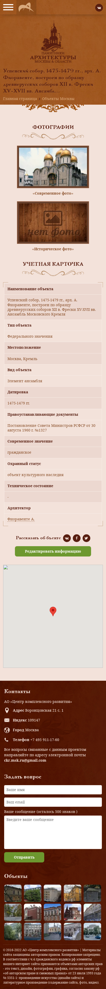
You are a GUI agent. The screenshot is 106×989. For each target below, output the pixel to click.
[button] (53, 611)
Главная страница (20, 98)
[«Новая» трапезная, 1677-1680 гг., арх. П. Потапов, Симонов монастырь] (72, 931)
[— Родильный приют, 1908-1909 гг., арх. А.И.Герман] (52, 912)
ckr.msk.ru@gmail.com (25, 760)
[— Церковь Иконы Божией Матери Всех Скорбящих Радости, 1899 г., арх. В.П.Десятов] (72, 912)
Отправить (24, 857)
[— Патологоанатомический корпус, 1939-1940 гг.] (32, 912)
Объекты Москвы (58, 98)
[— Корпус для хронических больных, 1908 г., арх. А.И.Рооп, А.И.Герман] (52, 893)
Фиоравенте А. (21, 519)
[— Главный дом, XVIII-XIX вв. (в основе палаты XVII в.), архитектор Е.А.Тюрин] (13, 893)
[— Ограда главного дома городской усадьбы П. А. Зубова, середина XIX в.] (92, 893)
